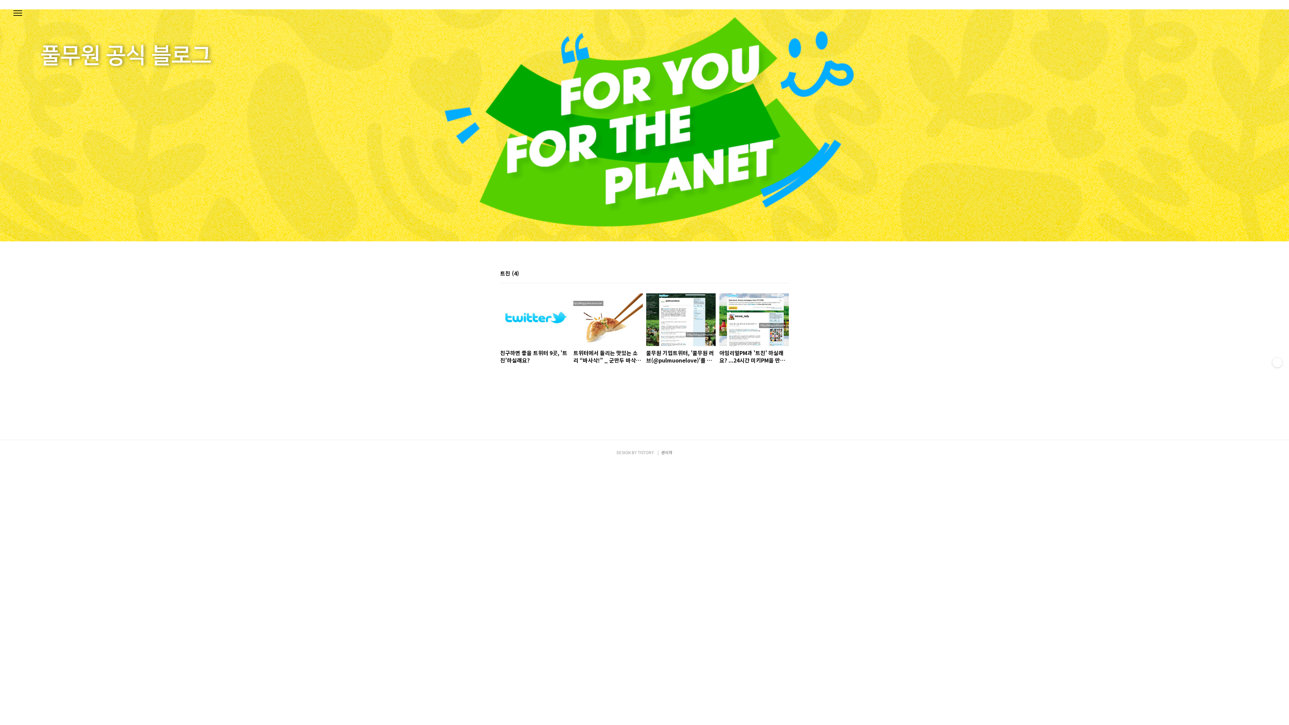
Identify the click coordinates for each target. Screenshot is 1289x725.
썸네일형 (775, 274)
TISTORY (646, 452)
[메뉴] (18, 13)
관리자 (666, 452)
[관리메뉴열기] (1277, 362)
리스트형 (785, 274)
